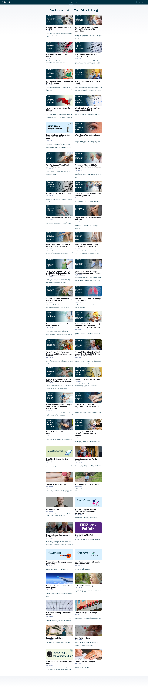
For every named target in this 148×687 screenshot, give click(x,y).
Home (71, 2)
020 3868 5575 (142, 2)
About (75, 2)
